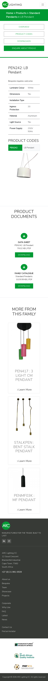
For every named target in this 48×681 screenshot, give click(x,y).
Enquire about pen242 (24, 48)
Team (4, 587)
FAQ (4, 611)
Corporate (6, 603)
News (4, 619)
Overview (24, 26)
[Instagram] (9, 541)
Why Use (6, 607)
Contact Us (7, 627)
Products (21, 13)
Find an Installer (9, 631)
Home (9, 13)
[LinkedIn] (4, 541)
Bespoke (6, 583)
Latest (5, 615)
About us (6, 579)
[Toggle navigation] (43, 4)
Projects (5, 595)
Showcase (6, 591)
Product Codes (24, 34)
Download (24, 254)
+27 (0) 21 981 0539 (12, 572)
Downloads (24, 41)
